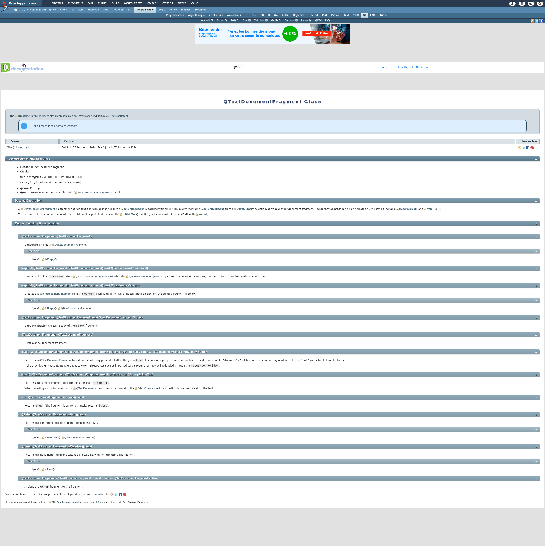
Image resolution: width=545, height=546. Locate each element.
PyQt (328, 20)
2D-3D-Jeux (216, 15)
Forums (57, 3)
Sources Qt (291, 20)
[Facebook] (528, 147)
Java (105, 9)
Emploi (152, 3)
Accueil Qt (207, 20)
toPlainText (129, 214)
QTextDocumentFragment (33, 116)
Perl (324, 15)
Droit (181, 3)
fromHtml (432, 209)
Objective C (299, 15)
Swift (356, 15)
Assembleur (234, 15)
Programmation (145, 9)
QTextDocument (118, 116)
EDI (130, 9)
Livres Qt (306, 20)
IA (72, 9)
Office (173, 9)
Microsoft (93, 9)
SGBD (162, 9)
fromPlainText (407, 209)
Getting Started (403, 67)
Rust (346, 15)
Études (167, 3)
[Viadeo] (520, 147)
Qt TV (318, 20)
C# (262, 15)
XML (372, 15)
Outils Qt (276, 20)
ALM (80, 9)
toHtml (202, 214)
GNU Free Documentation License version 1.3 (75, 502)
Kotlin (285, 15)
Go (276, 15)
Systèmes (200, 9)
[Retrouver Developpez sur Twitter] (536, 21)
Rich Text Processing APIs (94, 192)
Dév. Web (118, 9)
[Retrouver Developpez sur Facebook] (541, 21)
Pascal (314, 15)
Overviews (422, 67)
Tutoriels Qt (261, 20)
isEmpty (50, 259)
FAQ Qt (235, 20)
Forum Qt (222, 20)
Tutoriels (75, 3)
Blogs (102, 3)
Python (335, 15)
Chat (115, 3)
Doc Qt (247, 20)
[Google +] (532, 147)
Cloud (63, 9)
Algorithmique (196, 15)
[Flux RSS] (532, 21)
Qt (364, 15)
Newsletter (132, 3)
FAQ (90, 3)
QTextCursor (244, 209)
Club (194, 3)
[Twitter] (524, 147)
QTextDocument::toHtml (79, 437)
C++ (253, 15)
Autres (383, 15)
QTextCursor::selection (75, 308)
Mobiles (186, 9)
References (383, 67)
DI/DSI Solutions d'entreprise (39, 9)
